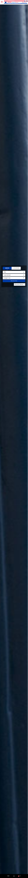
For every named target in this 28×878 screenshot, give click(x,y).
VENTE (7, 268)
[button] (14, 272)
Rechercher (14, 280)
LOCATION (16, 268)
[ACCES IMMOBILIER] (15, 2)
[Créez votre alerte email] (14, 875)
